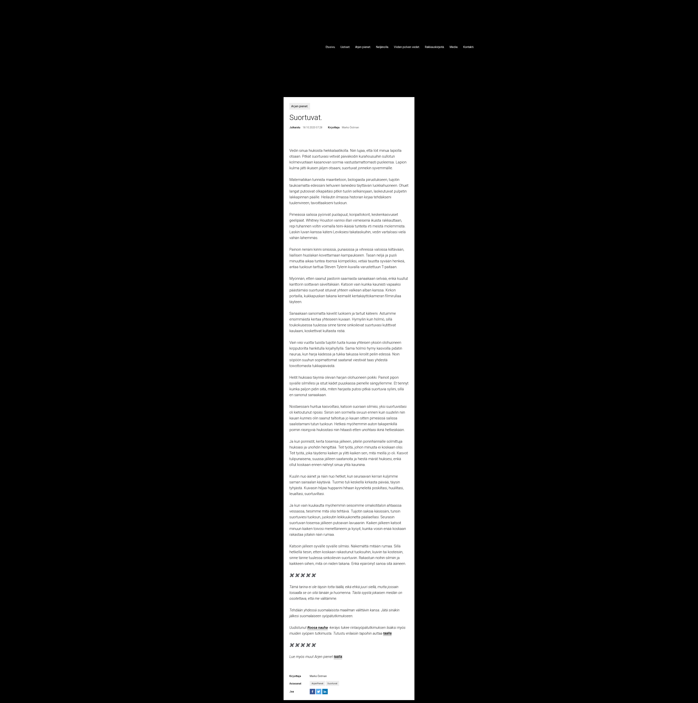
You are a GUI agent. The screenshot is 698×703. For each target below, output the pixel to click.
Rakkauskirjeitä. (434, 47)
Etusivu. (330, 47)
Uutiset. (345, 47)
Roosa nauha (317, 627)
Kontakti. (468, 47)
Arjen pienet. (363, 47)
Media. (454, 47)
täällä (387, 633)
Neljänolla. (382, 47)
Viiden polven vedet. (407, 47)
